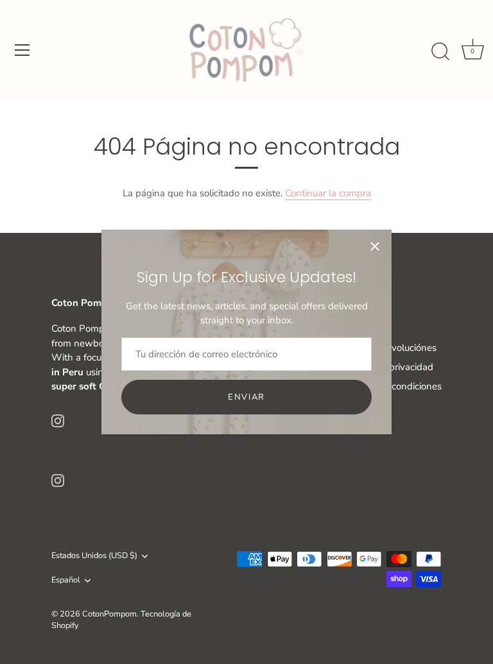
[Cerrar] (375, 246)
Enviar (246, 397)
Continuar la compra (328, 193)
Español (65, 580)
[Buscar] (440, 52)
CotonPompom (109, 614)
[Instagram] (57, 420)
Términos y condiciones (392, 386)
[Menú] (22, 50)
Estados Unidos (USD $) (94, 556)
